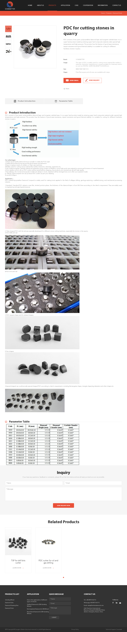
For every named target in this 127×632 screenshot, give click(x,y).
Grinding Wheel (9, 600)
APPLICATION (65, 5)
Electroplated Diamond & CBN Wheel (38, 609)
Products (108, 13)
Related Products (63, 522)
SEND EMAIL (74, 80)
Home (103, 13)
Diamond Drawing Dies (11, 605)
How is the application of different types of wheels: (37, 600)
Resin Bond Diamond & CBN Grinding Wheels (38, 612)
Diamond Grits (9, 602)
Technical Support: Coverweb (114, 629)
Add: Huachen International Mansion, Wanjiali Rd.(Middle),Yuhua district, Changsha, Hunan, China (94, 610)
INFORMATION (103, 5)
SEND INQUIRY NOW (63, 505)
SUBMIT (54, 617)
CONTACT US (116, 5)
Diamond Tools (117, 13)
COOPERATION (88, 5)
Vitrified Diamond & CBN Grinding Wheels (37, 605)
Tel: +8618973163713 (90, 600)
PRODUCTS (52, 5)
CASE (76, 5)
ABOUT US (40, 5)
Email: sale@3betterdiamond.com (94, 605)
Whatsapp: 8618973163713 (92, 602)
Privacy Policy (75, 629)
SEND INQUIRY (94, 80)
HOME (30, 5)
